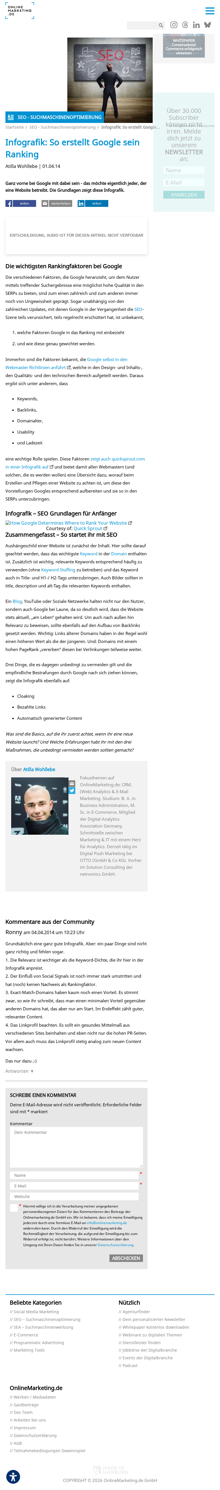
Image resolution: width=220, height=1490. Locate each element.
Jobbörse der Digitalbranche (150, 1350)
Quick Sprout (88, 528)
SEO (138, 309)
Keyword (88, 553)
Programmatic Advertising (39, 1342)
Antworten (17, 1071)
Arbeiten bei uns (30, 1420)
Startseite (14, 127)
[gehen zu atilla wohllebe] (72, 790)
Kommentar (21, 1124)
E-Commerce (26, 1335)
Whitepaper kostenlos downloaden (156, 1327)
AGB (18, 1443)
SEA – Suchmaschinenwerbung (43, 1327)
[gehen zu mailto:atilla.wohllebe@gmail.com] (72, 783)
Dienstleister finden (142, 1342)
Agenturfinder (136, 1311)
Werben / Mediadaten (35, 1397)
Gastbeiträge (26, 1405)
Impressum (25, 1428)
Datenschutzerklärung (115, 1244)
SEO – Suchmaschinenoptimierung (47, 1319)
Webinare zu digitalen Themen (152, 1335)
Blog (17, 601)
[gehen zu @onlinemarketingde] (185, 26)
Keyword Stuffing (58, 570)
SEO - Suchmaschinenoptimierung (63, 127)
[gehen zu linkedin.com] (196, 26)
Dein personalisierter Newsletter (154, 1319)
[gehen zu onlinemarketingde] (173, 26)
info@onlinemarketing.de (107, 1222)
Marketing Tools (29, 1350)
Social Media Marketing (36, 1311)
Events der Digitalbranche (148, 1358)
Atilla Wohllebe (39, 769)
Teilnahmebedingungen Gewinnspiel (49, 1450)
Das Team (23, 1412)
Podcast (130, 1365)
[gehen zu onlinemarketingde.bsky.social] (207, 26)
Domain (119, 553)
